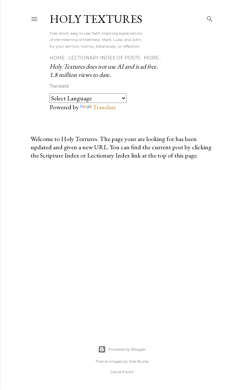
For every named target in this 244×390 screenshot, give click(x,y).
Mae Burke (139, 361)
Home (57, 58)
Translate (104, 107)
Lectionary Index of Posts (104, 58)
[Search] (210, 17)
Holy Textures (96, 18)
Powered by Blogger (127, 349)
